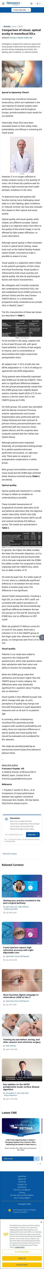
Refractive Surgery (10, 854)
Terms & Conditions (22, 1190)
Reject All (21, 1258)
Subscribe (31, 834)
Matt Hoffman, (23, 907)
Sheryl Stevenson (10, 1095)
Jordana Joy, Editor (11, 909)
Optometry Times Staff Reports (17, 956)
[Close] (41, 1222)
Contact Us (22, 1184)
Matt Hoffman (11, 1046)
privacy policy (11, 841)
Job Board (22, 1187)
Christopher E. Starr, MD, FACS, (17, 1093)
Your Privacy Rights (22, 1198)
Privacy (22, 1192)
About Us (22, 1179)
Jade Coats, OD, (11, 907)
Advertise (22, 1176)
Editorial (22, 1181)
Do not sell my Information (22, 1195)
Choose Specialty (19, 10)
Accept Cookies (22, 1265)
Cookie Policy (19, 1247)
